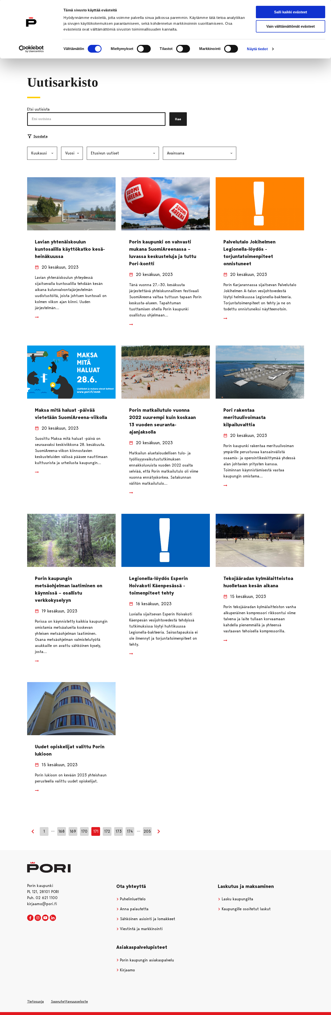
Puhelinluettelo (132, 899)
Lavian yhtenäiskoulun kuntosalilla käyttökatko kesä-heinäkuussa (70, 249)
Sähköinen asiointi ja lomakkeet (147, 919)
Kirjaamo (127, 970)
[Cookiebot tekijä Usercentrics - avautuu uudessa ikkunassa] (31, 49)
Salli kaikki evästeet (290, 12)
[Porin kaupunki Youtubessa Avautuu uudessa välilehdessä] (45, 918)
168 (61, 831)
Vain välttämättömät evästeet (290, 26)
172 (107, 831)
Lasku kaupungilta (237, 899)
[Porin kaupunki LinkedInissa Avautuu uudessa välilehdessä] (53, 918)
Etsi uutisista (38, 109)
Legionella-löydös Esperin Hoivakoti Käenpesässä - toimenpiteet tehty (158, 585)
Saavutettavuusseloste (69, 1001)
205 (147, 831)
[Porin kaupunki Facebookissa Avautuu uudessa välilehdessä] (30, 918)
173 (119, 831)
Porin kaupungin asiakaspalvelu (146, 960)
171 (95, 831)
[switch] (144, 49)
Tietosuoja (35, 1001)
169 (73, 831)
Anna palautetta (134, 909)
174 (130, 831)
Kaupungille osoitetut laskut (246, 909)
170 (84, 831)
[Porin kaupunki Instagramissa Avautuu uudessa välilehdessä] (38, 918)
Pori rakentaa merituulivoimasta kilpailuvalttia (244, 417)
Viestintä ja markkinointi (141, 928)
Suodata (40, 136)
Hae (178, 119)
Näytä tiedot (257, 49)
